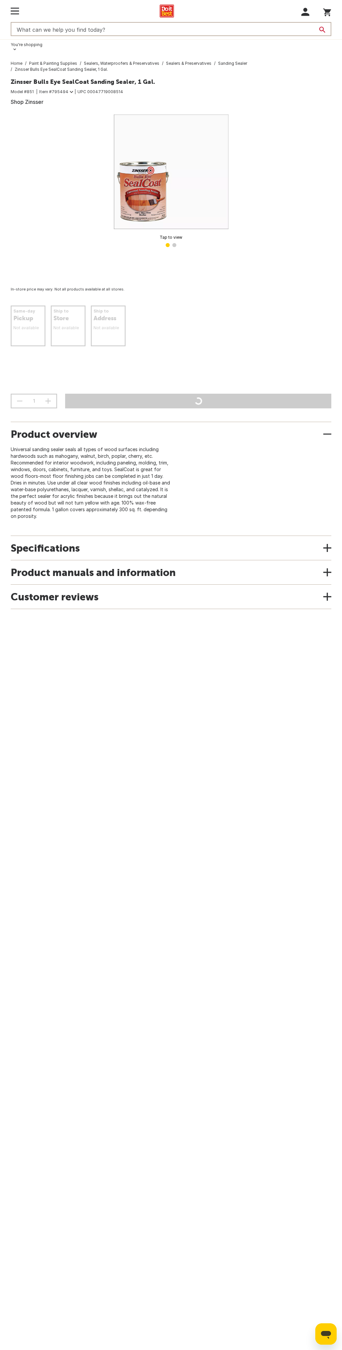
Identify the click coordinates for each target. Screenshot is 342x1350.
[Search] (322, 30)
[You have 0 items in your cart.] (327, 11)
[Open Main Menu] (15, 11)
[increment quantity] (48, 401)
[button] (305, 12)
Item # (53, 91)
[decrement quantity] (20, 401)
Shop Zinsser (27, 102)
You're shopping (26, 44)
